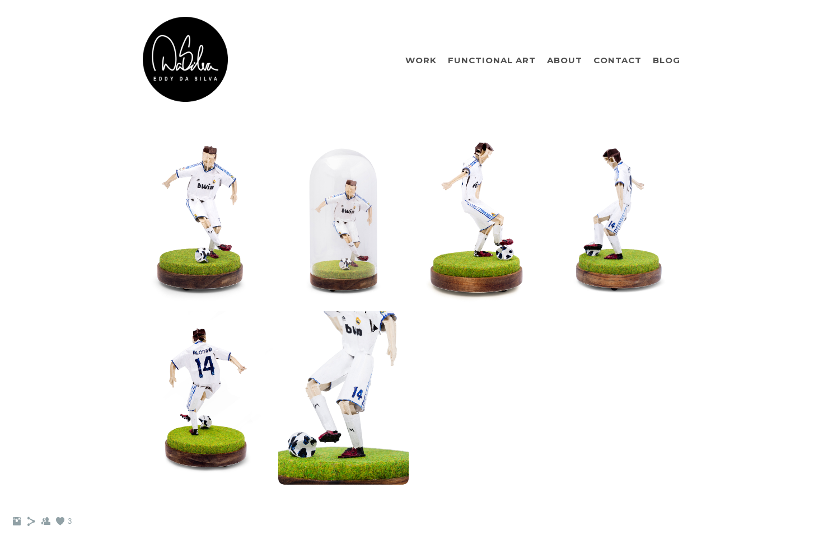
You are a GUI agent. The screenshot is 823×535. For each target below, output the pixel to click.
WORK (421, 60)
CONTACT (617, 60)
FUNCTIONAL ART (492, 60)
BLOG (666, 60)
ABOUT (564, 60)
